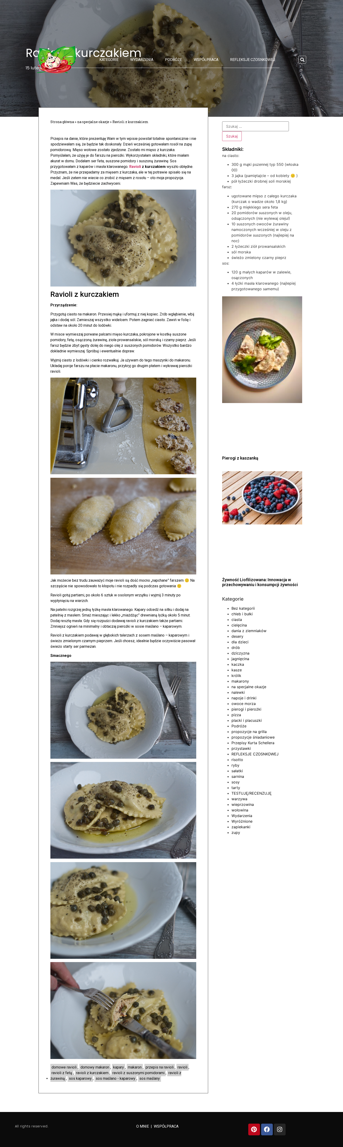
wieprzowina (242, 804)
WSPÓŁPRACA (166, 1126)
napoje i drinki (243, 698)
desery (237, 636)
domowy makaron (94, 1067)
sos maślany (149, 1078)
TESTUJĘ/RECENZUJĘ (251, 793)
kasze (236, 670)
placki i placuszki (246, 720)
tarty (235, 787)
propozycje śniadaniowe (253, 737)
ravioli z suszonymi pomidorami (138, 1073)
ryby (235, 765)
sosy (235, 782)
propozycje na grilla (249, 731)
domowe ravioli (64, 1067)
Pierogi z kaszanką (240, 458)
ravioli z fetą (62, 1073)
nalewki (238, 692)
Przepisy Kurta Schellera (252, 742)
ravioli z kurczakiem (92, 1073)
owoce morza (243, 703)
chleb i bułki (242, 614)
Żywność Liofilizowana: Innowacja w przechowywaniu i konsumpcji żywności (260, 582)
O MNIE (143, 1126)
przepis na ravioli (160, 1067)
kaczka (237, 664)
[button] (302, 60)
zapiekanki (240, 827)
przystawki (241, 748)
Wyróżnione (241, 821)
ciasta (236, 619)
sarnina (237, 776)
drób (235, 647)
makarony (240, 681)
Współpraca (206, 59)
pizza (236, 714)
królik (236, 675)
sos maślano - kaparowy (115, 1078)
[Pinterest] (254, 1129)
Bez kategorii (243, 608)
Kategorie (109, 59)
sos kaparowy (80, 1078)
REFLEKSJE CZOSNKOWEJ (252, 59)
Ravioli (135, 166)
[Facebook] (267, 1129)
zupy (235, 832)
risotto (237, 759)
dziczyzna (240, 653)
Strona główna (62, 122)
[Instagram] (280, 1129)
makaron (135, 1067)
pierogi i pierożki (246, 709)
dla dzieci (239, 642)
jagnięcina (240, 658)
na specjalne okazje (93, 122)
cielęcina (239, 625)
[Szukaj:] (255, 126)
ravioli (182, 1067)
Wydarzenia (141, 59)
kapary (118, 1067)
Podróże (173, 59)
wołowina (239, 810)
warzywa (239, 799)
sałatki (237, 770)
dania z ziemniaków (248, 630)
